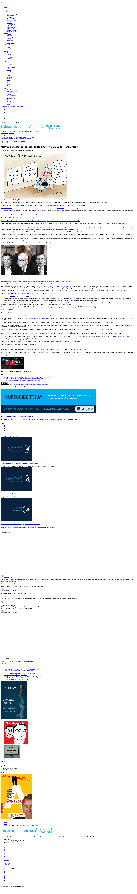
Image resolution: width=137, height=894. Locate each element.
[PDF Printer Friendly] (32, 150)
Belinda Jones (5, 150)
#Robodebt (13, 336)
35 (24, 150)
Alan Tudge (51, 286)
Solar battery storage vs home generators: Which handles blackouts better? (22, 676)
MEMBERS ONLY (12, 14)
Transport (9, 60)
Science (9, 48)
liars (85, 210)
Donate (8, 845)
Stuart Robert (44, 286)
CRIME (31, 416)
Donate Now (4, 772)
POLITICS (5, 416)
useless (69, 210)
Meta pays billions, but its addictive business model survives (16, 138)
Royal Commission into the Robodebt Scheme (27, 205)
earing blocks (109, 223)
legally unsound (51, 293)
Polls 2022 (9, 35)
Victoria (9, 101)
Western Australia (11, 102)
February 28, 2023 (31, 339)
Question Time (42, 352)
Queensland (10, 97)
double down (65, 290)
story (27, 296)
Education (9, 77)
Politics (6, 33)
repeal (97, 352)
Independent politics (12, 26)
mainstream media (61, 419)
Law (8, 68)
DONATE (9, 17)
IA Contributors (11, 24)
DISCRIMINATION (13, 416)
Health (8, 78)
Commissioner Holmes (6, 208)
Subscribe (20, 386)
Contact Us (8, 839)
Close (2, 888)
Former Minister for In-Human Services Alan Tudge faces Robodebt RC (22, 380)
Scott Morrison (16, 286)
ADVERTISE (10, 18)
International (10, 40)
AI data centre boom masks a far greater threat (12, 140)
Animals (9, 70)
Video (8, 84)
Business (6, 51)
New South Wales (11, 95)
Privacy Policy (10, 28)
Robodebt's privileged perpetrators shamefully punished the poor (15, 278)
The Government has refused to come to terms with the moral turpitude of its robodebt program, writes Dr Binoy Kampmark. (32, 315)
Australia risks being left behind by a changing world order (18, 670)
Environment (7, 44)
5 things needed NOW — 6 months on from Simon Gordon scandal (17, 137)
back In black (65, 302)
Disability (9, 75)
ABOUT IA (7, 11)
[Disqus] (68, 594)
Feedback (9, 23)
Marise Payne (68, 286)
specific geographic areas (61, 307)
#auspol (48, 419)
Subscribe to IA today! (6, 135)
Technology (10, 57)
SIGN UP (3, 664)
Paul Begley (13, 296)
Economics (10, 38)
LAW (35, 416)
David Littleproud (24, 332)
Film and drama (11, 67)
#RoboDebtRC (6, 419)
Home (5, 7)
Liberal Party (69, 419)
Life (5, 61)
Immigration (10, 104)
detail (70, 352)
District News (10, 92)
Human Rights (10, 64)
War (8, 87)
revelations (28, 227)
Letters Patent (60, 208)
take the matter (70, 300)
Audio (8, 85)
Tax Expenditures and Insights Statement (35, 318)
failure (79, 355)
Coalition (75, 419)
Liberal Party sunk (60, 283)
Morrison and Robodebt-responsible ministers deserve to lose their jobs (21, 825)
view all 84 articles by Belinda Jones (14, 529)
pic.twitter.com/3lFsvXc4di (123, 336)
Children (9, 71)
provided (55, 229)
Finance (9, 54)
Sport (8, 80)
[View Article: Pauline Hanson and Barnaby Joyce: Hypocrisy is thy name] (16, 490)
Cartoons (9, 65)
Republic (9, 94)
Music (8, 72)
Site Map (6, 866)
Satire (8, 82)
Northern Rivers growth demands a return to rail (16, 672)
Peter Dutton (14, 332)
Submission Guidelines (12, 30)
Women (9, 81)
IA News (9, 10)
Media (8, 55)
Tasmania (9, 100)
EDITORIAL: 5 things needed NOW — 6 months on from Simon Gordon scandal (24, 677)
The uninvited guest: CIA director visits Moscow (13, 141)
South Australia (11, 98)
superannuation (55, 231)
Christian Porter (59, 286)
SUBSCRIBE (10, 16)
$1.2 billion (33, 333)
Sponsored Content (12, 31)
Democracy (10, 37)
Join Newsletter (11, 27)
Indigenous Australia (12, 91)
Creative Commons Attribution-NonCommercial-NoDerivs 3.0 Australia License (33, 384)
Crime (8, 74)
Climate (9, 50)
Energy (9, 47)
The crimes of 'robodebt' (6, 312)
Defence (9, 41)
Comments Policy (11, 20)
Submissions (7, 861)
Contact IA (10, 21)
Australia (6, 88)
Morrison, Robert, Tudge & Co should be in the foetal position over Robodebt (18, 217)
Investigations (10, 43)
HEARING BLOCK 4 (6, 205)
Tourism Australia (120, 290)
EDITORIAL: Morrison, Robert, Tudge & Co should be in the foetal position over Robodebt (27, 377)
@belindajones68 (26, 371)
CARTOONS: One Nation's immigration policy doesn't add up (19, 673)
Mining (9, 58)
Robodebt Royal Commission (17, 419)
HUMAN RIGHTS (24, 416)
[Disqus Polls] (68, 553)
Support (10, 883)
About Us (6, 860)
